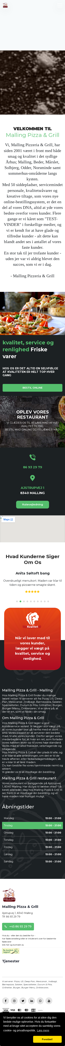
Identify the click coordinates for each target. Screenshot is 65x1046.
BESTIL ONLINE (32, 387)
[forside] (9, 896)
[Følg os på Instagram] (14, 1000)
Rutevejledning (32, 504)
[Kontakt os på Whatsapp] (40, 1000)
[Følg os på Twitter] (22, 1000)
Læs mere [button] (43, 1030)
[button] (17, 1039)
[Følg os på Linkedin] (31, 1000)
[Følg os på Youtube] (48, 1000)
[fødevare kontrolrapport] (10, 952)
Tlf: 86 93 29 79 (11, 916)
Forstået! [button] (47, 1039)
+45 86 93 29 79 (20, 926)
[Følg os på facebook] (5, 1000)
